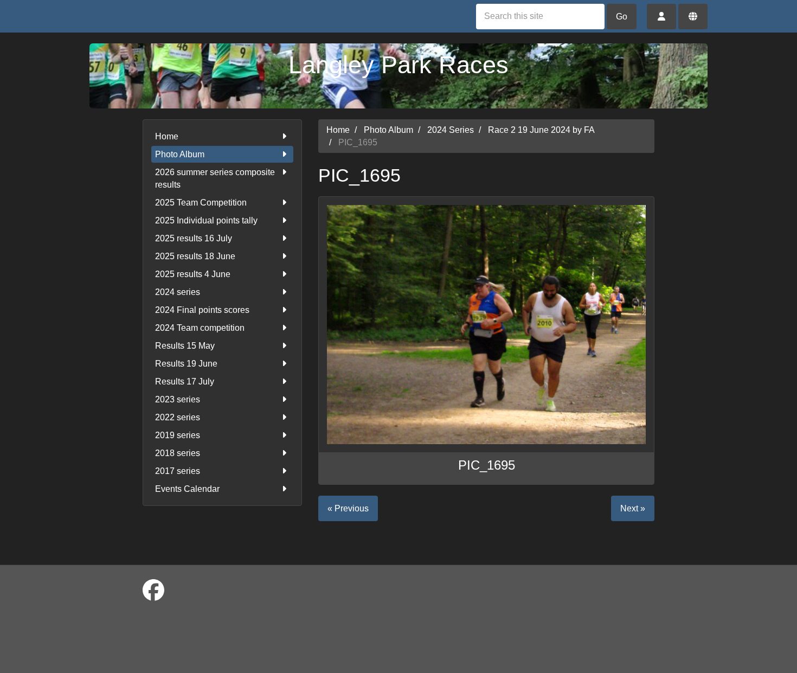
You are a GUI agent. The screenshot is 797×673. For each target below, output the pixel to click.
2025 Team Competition (201, 202)
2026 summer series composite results (215, 178)
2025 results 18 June (195, 256)
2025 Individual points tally (206, 220)
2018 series (177, 453)
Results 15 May (185, 345)
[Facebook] (153, 591)
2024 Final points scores (202, 310)
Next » (632, 508)
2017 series (177, 471)
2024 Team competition (200, 327)
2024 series (177, 292)
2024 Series (450, 129)
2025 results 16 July (193, 238)
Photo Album (179, 154)
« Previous (348, 508)
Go (621, 16)
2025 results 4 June (192, 274)
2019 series (177, 435)
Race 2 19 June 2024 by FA (541, 129)
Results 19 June (186, 363)
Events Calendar (187, 488)
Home (166, 136)
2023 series (177, 399)
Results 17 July (184, 381)
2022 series (177, 417)
